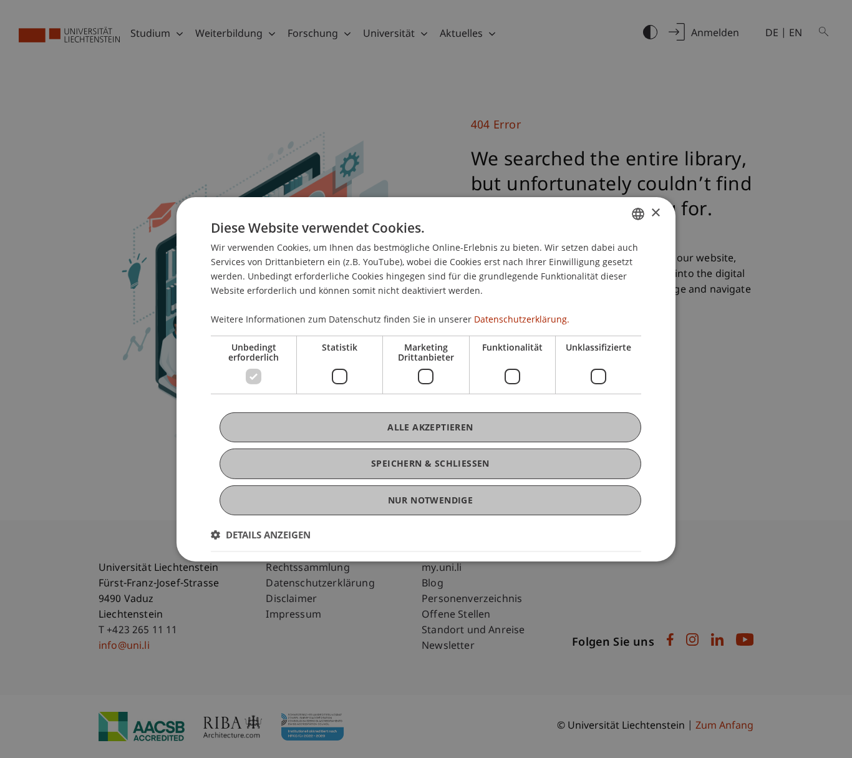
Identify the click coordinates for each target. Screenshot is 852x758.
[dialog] (426, 379)
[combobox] (638, 213)
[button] (261, 535)
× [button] (655, 213)
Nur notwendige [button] (430, 499)
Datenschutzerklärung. (521, 319)
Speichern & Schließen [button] (430, 463)
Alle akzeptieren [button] (430, 427)
